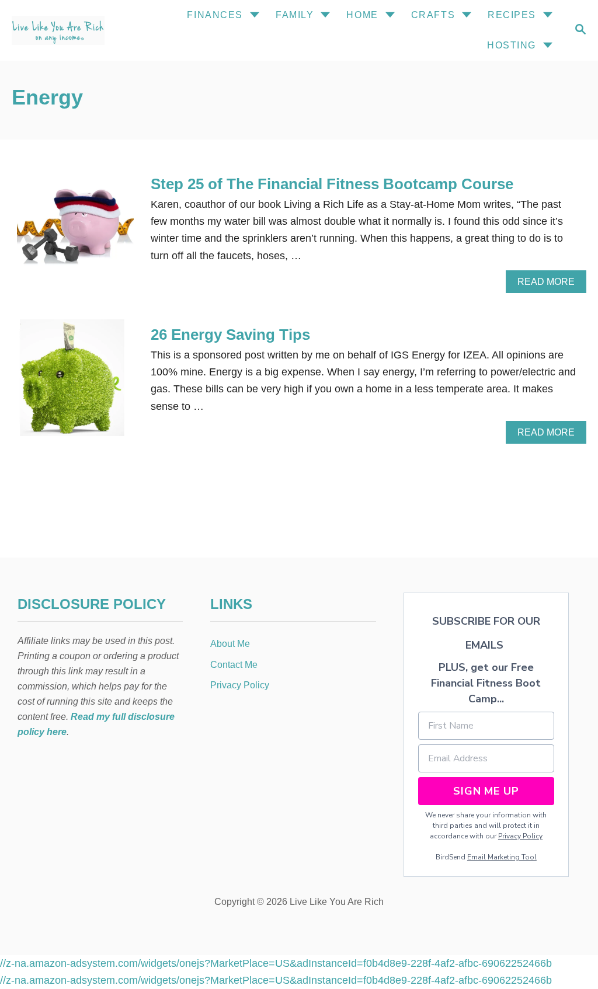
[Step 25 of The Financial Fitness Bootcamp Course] (75, 232)
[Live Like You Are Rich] (69, 30)
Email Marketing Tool (502, 857)
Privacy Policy (520, 836)
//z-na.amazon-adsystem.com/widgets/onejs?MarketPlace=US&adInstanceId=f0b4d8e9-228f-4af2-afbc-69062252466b (276, 963)
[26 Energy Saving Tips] (75, 383)
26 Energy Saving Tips (230, 334)
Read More (549, 285)
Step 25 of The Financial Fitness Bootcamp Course (332, 184)
